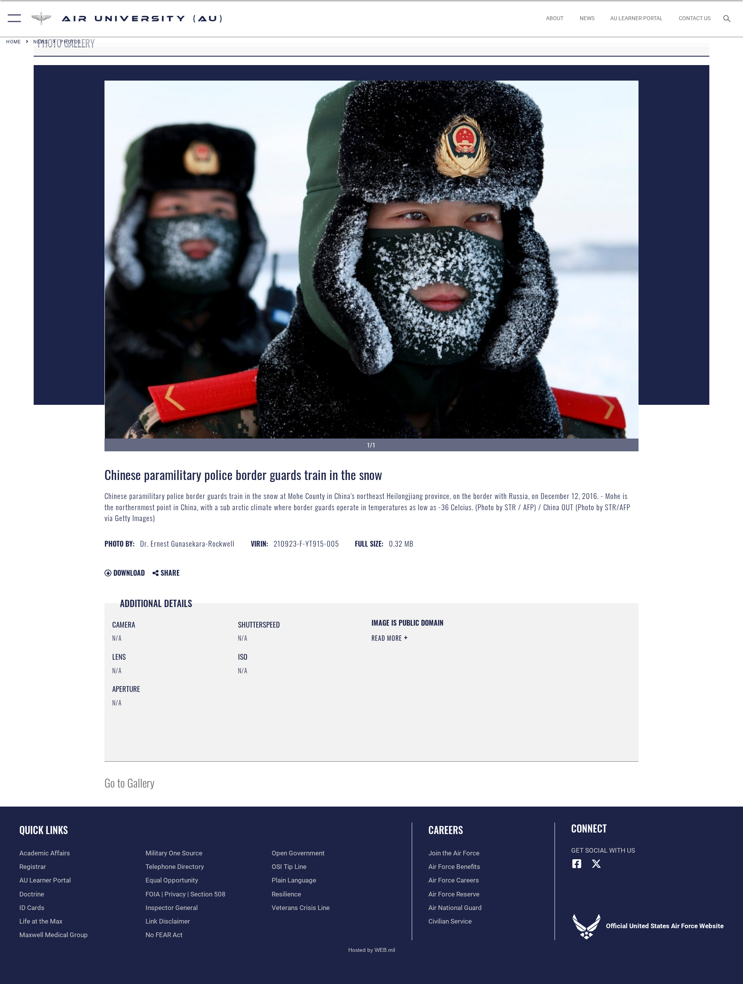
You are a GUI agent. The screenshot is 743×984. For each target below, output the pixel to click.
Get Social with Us (603, 850)
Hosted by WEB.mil (371, 950)
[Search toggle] (728, 18)
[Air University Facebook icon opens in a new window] (577, 863)
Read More (388, 638)
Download (128, 573)
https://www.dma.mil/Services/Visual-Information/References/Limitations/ (462, 687)
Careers (445, 829)
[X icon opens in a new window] (596, 863)
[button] (12, 18)
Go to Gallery (129, 782)
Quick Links (43, 829)
